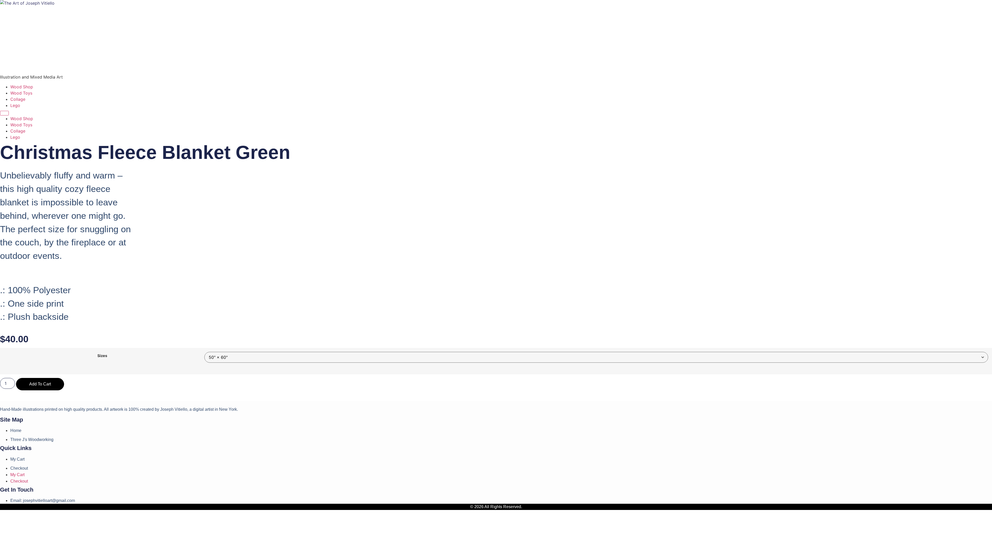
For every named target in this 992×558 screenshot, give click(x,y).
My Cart (17, 459)
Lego (15, 105)
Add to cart (40, 384)
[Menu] (4, 113)
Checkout (19, 468)
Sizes (102, 356)
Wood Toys (21, 93)
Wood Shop (21, 86)
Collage (17, 99)
